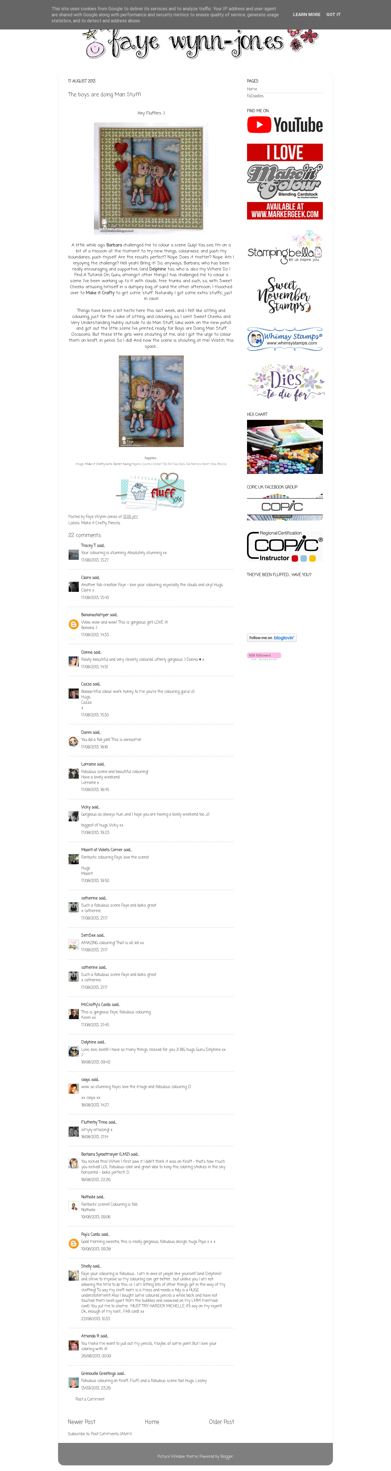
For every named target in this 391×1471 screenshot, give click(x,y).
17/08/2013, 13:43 (95, 598)
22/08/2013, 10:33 (95, 1319)
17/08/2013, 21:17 (94, 919)
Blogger (226, 1457)
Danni (86, 733)
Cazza (86, 684)
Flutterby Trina (94, 1123)
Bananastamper (95, 615)
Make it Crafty (100, 293)
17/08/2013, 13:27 (95, 560)
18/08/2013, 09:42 (95, 1062)
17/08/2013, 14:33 (95, 635)
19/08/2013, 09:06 (95, 1217)
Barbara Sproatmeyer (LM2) (105, 1155)
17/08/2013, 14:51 (94, 667)
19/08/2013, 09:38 (96, 1249)
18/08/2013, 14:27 (95, 1105)
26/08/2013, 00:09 (96, 1356)
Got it (333, 14)
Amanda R (90, 1336)
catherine (89, 898)
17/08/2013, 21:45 (95, 1025)
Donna (86, 653)
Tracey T (88, 546)
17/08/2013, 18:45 (95, 790)
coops (85, 1080)
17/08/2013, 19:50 (95, 881)
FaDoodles (255, 96)
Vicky (85, 807)
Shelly (86, 1267)
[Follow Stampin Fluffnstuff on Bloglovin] (272, 641)
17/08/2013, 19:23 (95, 833)
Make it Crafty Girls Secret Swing (108, 464)
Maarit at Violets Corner (102, 850)
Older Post (221, 1422)
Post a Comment (90, 1400)
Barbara (114, 245)
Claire (86, 578)
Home (152, 1422)
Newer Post (81, 1422)
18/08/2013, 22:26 (95, 1180)
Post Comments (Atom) (111, 1434)
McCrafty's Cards (96, 1005)
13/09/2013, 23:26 (96, 1388)
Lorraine (88, 765)
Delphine (157, 269)
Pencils (114, 523)
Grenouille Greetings (98, 1374)
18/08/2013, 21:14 (94, 1137)
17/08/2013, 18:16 (94, 747)
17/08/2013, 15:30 (95, 715)
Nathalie (88, 1197)
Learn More (307, 14)
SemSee (88, 936)
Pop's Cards (90, 1235)
